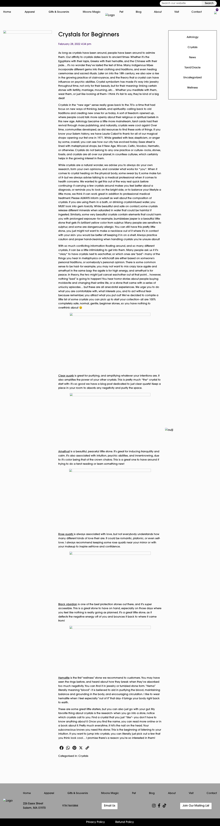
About (158, 12)
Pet (121, 12)
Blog (138, 12)
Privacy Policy (95, 822)
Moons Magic (91, 12)
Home (7, 12)
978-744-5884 (70, 806)
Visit (176, 12)
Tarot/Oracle (193, 67)
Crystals (83, 756)
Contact (196, 12)
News (192, 57)
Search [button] (209, 3)
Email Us (109, 805)
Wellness (192, 88)
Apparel (30, 12)
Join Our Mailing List (195, 805)
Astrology (192, 37)
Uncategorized (192, 77)
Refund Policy (124, 822)
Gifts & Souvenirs (59, 12)
